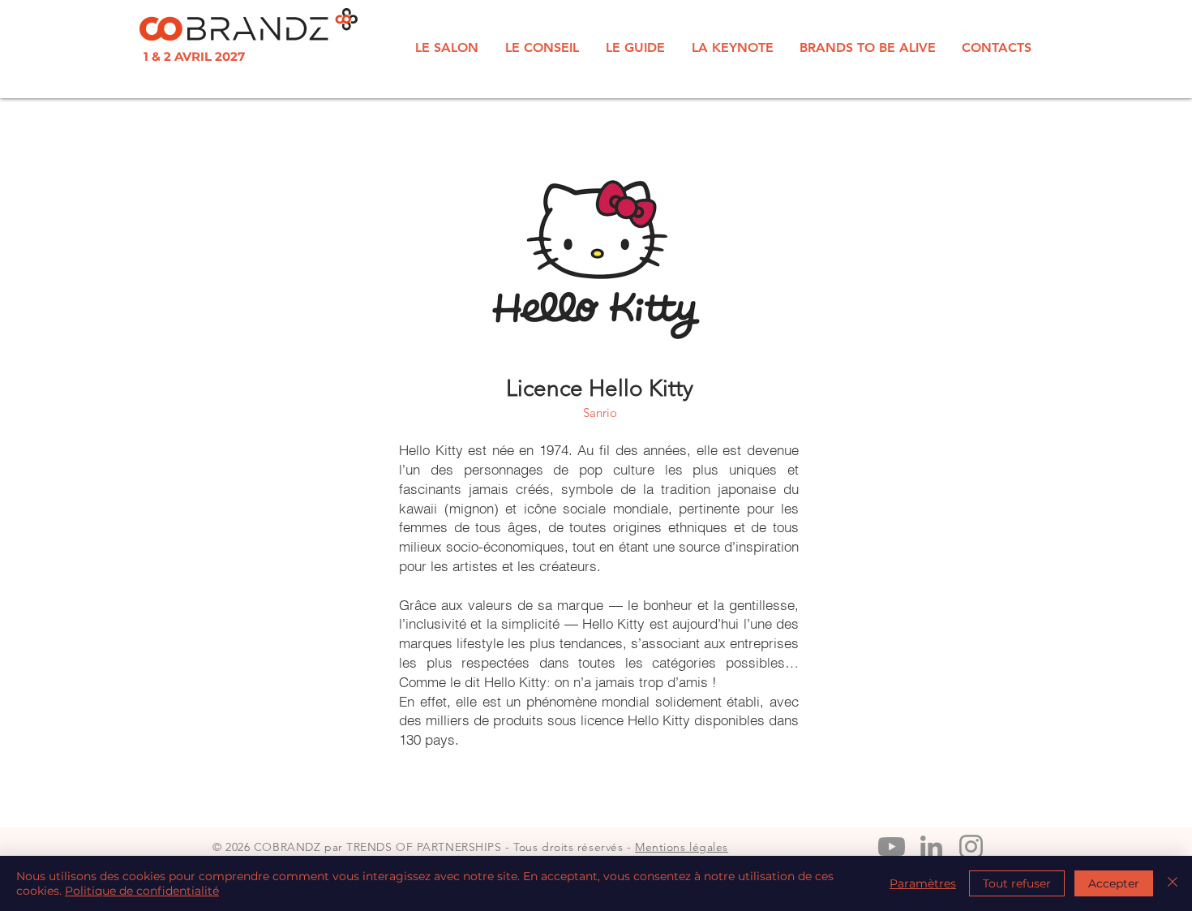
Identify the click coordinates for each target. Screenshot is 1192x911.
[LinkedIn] (931, 846)
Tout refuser (1017, 883)
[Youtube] (891, 846)
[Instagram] (971, 846)
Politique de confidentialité (142, 890)
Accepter (1113, 883)
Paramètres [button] (923, 883)
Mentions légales (681, 847)
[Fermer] (1172, 883)
